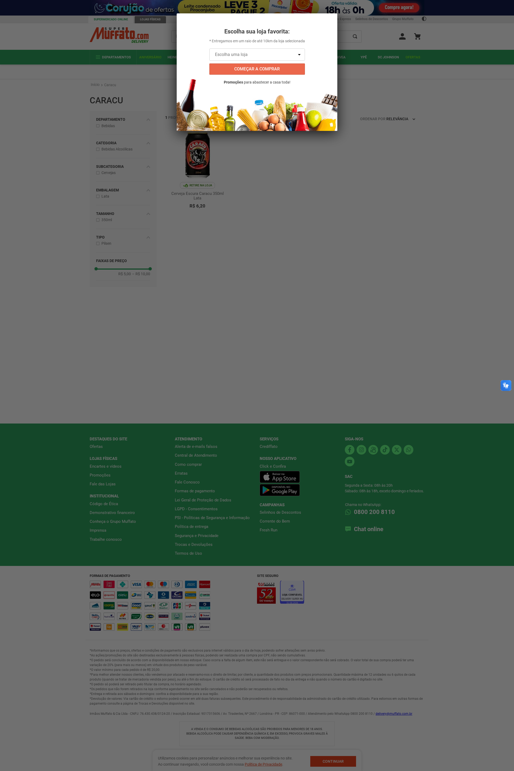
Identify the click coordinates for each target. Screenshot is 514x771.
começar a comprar (257, 68)
